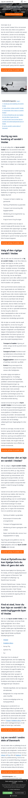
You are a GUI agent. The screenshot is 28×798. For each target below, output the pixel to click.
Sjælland (18, 755)
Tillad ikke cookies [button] (19, 792)
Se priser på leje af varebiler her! (14, 14)
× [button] (26, 780)
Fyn (9, 755)
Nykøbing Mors (8, 643)
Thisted (5, 640)
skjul (18, 101)
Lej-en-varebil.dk (7, 2)
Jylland (3, 755)
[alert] (14, 788)
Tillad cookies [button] (7, 792)
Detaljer (22, 787)
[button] (14, 795)
